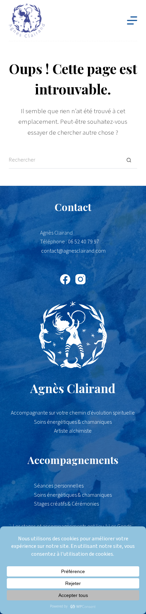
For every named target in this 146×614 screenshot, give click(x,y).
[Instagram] (80, 279)
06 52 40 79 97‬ (83, 241)
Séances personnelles (59, 486)
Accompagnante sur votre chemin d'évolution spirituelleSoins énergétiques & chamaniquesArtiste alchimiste (73, 422)
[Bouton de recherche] (128, 160)
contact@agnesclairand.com (73, 251)
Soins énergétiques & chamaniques (73, 495)
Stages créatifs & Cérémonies (66, 504)
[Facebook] (65, 279)
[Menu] (132, 20)
